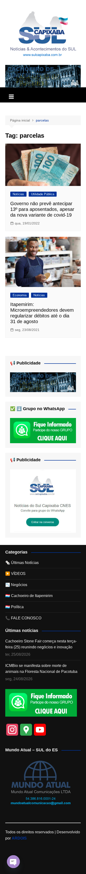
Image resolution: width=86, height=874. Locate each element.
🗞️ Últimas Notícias (22, 563)
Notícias (18, 194)
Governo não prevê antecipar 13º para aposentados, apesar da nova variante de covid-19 (42, 209)
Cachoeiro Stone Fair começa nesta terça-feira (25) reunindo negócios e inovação (41, 644)
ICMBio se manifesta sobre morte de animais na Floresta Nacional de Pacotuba (41, 669)
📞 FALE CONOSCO (23, 618)
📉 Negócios (16, 585)
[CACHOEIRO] (43, 76)
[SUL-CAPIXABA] (43, 501)
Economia (20, 295)
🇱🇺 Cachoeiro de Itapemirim (29, 596)
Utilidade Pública (42, 194)
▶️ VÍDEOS (15, 574)
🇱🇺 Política (14, 607)
